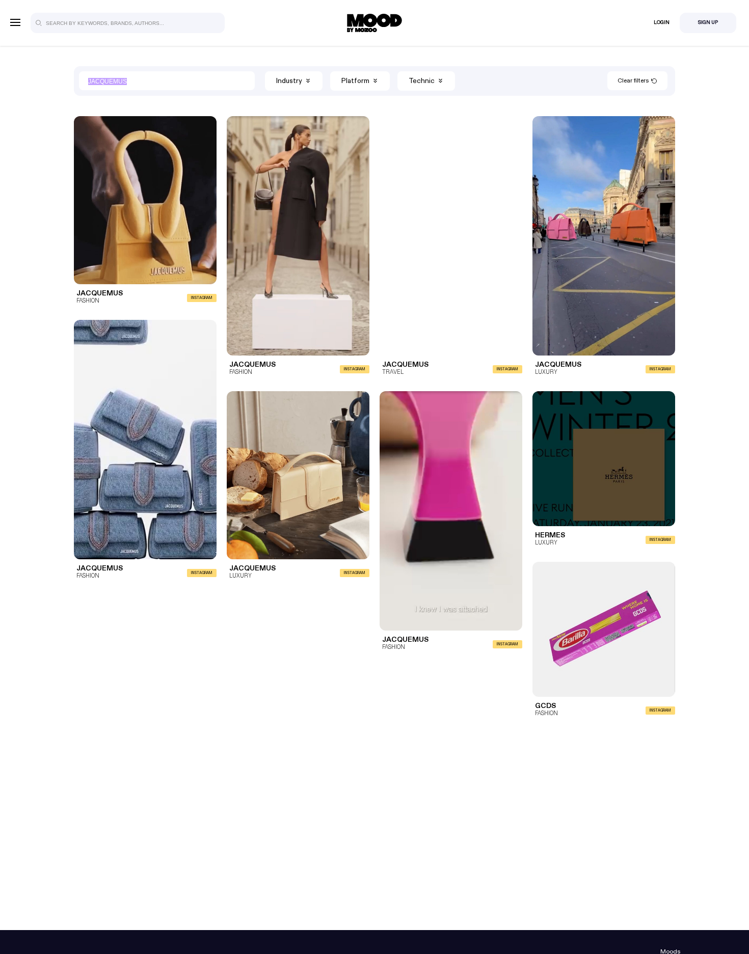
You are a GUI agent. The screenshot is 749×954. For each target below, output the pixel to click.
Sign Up (708, 22)
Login (662, 22)
